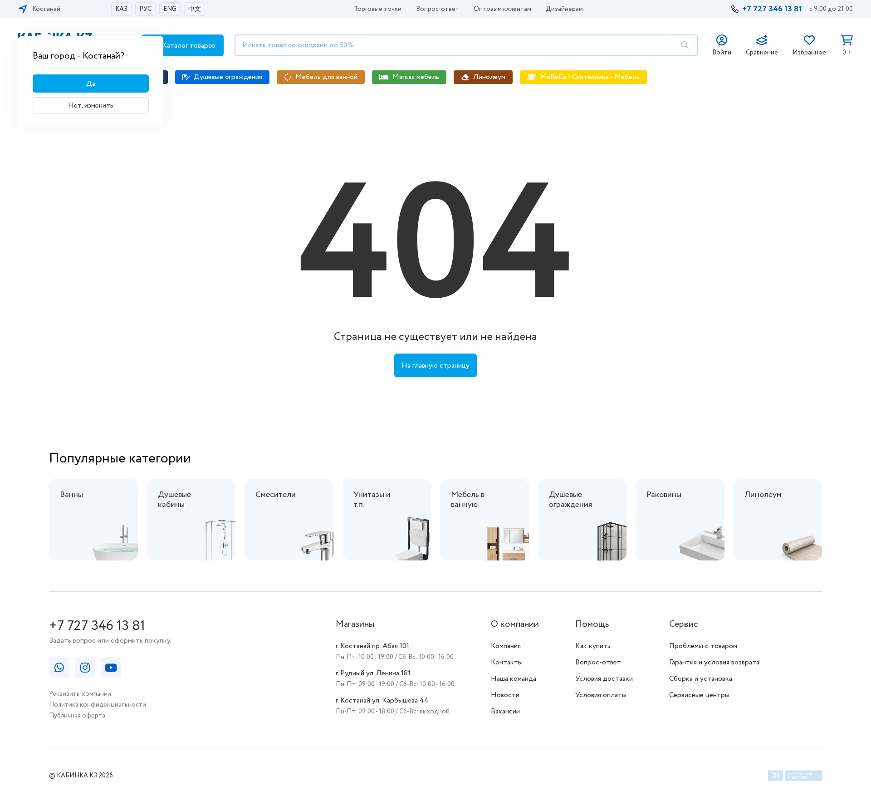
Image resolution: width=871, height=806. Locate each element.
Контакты (507, 662)
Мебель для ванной (326, 77)
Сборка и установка (700, 678)
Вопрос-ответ (437, 9)
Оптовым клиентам (502, 9)
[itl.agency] (795, 777)
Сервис (683, 624)
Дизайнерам (564, 9)
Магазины (355, 624)
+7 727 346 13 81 (772, 9)
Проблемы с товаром (703, 646)
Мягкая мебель (415, 77)
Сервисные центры (699, 695)
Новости (505, 695)
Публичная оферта (77, 715)
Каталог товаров (187, 45)
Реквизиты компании (80, 693)
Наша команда (513, 678)
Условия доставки (604, 678)
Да (90, 84)
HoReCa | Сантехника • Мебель (590, 77)
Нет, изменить (90, 105)
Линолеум (489, 77)
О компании (515, 624)
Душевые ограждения (228, 77)
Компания (506, 646)
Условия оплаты (600, 695)
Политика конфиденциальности (97, 704)
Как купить (593, 646)
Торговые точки (377, 9)
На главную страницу (435, 365)
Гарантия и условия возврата (714, 662)
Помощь (592, 624)
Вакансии (505, 711)
